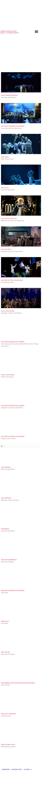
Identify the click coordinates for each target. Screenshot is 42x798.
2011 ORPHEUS (6, 498)
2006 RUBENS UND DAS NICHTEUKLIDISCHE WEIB (18, 683)
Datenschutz (17, 769)
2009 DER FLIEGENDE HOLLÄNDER (12, 590)
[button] (36, 31)
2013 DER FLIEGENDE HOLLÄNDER (12, 342)
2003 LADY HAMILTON (8, 714)
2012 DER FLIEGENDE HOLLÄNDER (12, 436)
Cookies (27, 769)
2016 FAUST (5, 157)
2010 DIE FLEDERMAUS (9, 559)
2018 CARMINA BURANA (9, 95)
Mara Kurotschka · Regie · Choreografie (9, 32)
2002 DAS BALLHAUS (8, 744)
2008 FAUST (5, 621)
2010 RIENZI (5, 529)
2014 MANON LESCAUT (9, 218)
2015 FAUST (5, 188)
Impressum (6, 769)
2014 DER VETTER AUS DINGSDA (12, 280)
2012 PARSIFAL (6, 467)
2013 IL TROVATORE (7, 311)
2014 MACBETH (6, 249)
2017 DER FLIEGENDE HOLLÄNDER (12, 126)
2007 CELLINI (5, 652)
